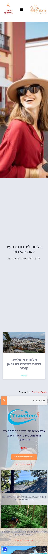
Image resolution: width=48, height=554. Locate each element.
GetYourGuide (39, 392)
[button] (21, 9)
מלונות (9, 10)
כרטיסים (8, 12)
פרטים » (24, 375)
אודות (24, 447)
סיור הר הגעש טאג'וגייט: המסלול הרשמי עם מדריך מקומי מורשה (24, 498)
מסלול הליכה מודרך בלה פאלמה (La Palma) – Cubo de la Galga (24, 533)
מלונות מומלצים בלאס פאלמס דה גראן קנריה (24, 364)
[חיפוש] (4, 400)
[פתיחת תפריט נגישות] (4, 549)
